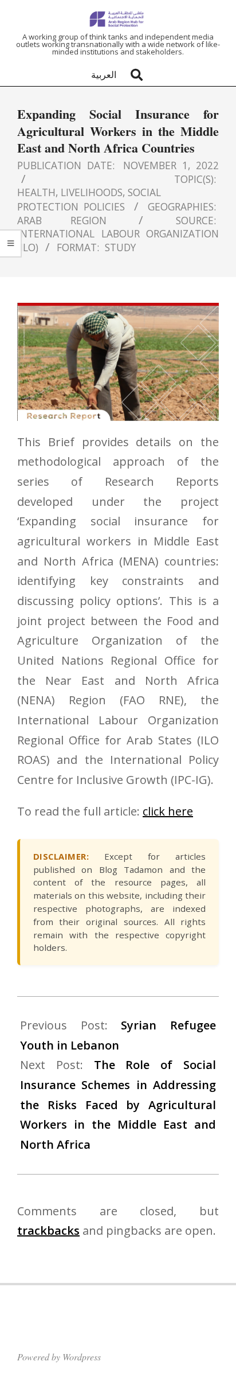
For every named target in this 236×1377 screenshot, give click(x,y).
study (120, 247)
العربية (103, 74)
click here (168, 811)
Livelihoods (92, 192)
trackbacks (48, 1230)
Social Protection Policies (89, 199)
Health (36, 192)
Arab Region (62, 220)
